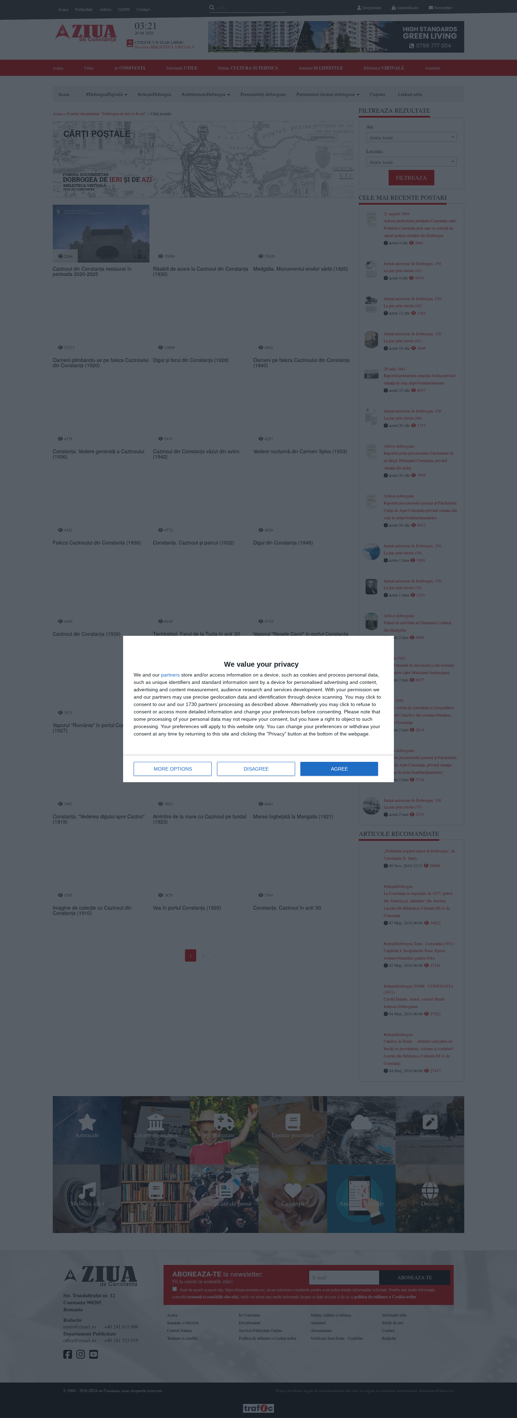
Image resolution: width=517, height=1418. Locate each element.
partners (170, 674)
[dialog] (258, 709)
